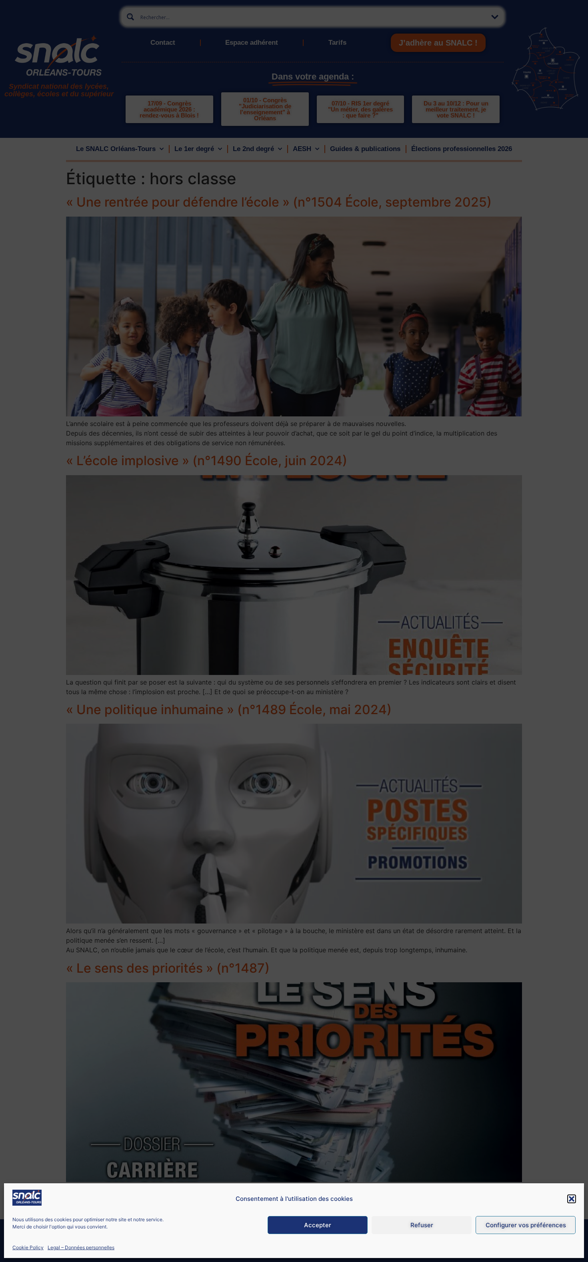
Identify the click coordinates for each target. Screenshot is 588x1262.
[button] (572, 1199)
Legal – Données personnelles (81, 1247)
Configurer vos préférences (526, 1225)
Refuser (421, 1225)
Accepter (317, 1225)
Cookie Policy (28, 1247)
